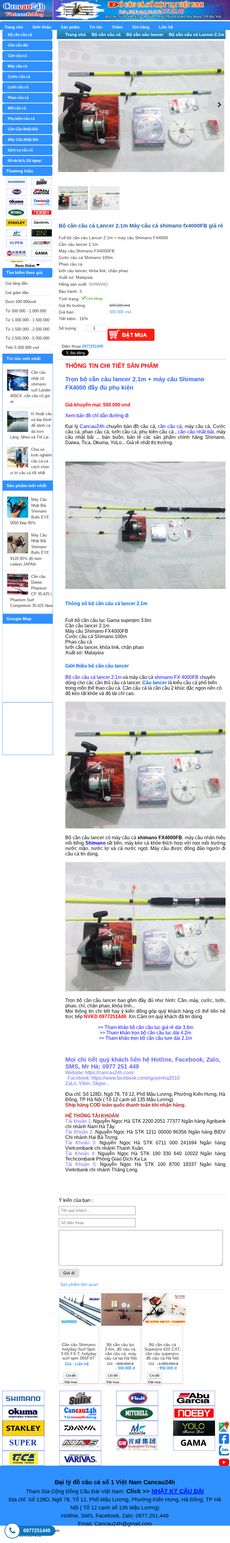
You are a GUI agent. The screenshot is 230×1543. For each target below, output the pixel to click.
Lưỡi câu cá (18, 87)
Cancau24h (92, 426)
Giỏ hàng (140, 27)
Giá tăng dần (16, 283)
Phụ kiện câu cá (21, 119)
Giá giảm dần (16, 292)
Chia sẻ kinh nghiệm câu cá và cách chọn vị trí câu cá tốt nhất (31, 461)
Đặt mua (71, 1382)
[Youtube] (224, 1427)
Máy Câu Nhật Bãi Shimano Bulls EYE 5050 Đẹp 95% (29, 511)
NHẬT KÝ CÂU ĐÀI (178, 1491)
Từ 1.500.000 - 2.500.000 (27, 329)
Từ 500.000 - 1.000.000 (25, 311)
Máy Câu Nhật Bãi (23, 140)
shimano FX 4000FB (177, 677)
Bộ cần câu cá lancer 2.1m (93, 677)
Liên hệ (166, 27)
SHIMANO (98, 284)
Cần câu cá (17, 56)
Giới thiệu (42, 27)
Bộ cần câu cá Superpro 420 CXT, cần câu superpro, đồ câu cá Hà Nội (162, 1351)
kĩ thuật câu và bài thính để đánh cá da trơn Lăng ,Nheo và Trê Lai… (31, 425)
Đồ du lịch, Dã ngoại (24, 161)
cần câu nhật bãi (196, 431)
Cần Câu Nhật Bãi (23, 129)
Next (218, 105)
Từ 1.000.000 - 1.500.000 (27, 320)
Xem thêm (25, 265)
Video (117, 27)
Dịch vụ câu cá (20, 150)
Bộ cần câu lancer (144, 34)
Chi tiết (71, 1375)
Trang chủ (13, 27)
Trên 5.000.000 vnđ (22, 347)
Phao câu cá (18, 98)
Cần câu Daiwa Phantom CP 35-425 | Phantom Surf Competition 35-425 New (31, 591)
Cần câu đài (18, 45)
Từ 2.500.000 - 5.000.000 (27, 338)
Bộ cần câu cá (20, 35)
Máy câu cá (17, 66)
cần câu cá (170, 426)
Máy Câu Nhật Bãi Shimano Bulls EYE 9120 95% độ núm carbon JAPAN (29, 550)
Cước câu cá (19, 77)
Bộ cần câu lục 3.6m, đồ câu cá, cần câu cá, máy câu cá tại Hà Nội (121, 1351)
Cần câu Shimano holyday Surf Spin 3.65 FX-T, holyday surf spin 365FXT (78, 1351)
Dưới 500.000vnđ (20, 301)
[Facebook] (224, 1439)
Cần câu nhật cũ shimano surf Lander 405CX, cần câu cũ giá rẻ (30, 387)
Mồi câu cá (17, 108)
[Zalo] (224, 1450)
